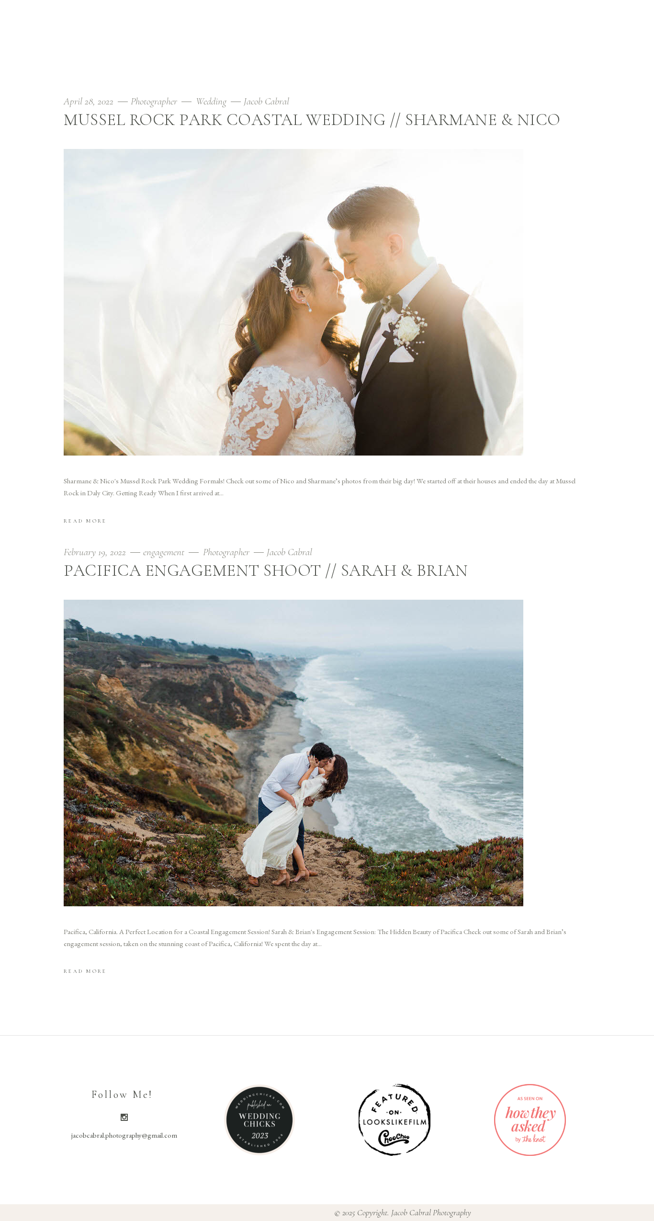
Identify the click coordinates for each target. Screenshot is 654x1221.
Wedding (211, 101)
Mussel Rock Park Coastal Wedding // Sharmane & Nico (312, 120)
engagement (163, 552)
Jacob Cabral (266, 101)
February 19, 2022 (96, 552)
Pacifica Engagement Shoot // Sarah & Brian (266, 570)
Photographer (154, 101)
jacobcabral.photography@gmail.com (124, 1135)
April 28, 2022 (90, 101)
